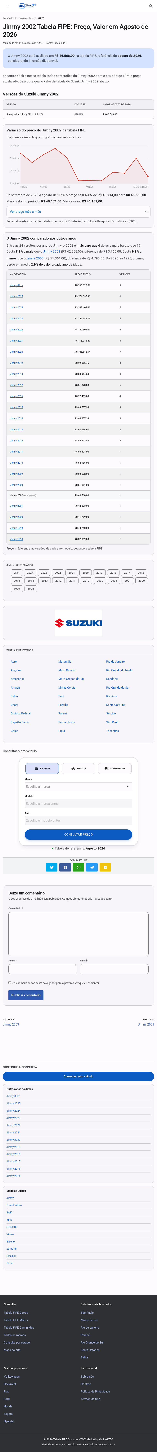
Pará (61, 696)
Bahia (14, 696)
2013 (45, 580)
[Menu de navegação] (7, 6)
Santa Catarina (115, 705)
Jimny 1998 (16, 539)
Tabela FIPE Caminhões (19, 1327)
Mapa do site (12, 1350)
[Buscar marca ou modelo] (150, 6)
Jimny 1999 (16, 528)
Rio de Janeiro (115, 661)
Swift (10, 1212)
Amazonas (18, 679)
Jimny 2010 (16, 462)
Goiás (14, 731)
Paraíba (63, 705)
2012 (58, 580)
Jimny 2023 (16, 318)
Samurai (11, 1248)
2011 (72, 580)
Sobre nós (87, 1376)
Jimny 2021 (16, 340)
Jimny (32, 18)
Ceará (14, 705)
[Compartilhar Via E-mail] (105, 867)
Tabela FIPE (10, 18)
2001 (128, 580)
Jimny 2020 (16, 351)
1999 (17, 588)
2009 (100, 580)
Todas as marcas (15, 1335)
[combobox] (78, 786)
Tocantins (112, 731)
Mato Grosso (66, 670)
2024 (30, 572)
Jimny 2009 (16, 473)
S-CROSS (12, 1227)
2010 (86, 580)
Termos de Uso (90, 1399)
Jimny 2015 (16, 407)
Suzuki (23, 18)
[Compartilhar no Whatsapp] (78, 867)
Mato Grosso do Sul (71, 679)
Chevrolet (10, 1384)
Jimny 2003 (35, 258)
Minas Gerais (66, 687)
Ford (7, 1399)
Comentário (15, 908)
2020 (86, 572)
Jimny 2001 (51, 251)
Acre (14, 661)
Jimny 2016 (16, 396)
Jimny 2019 (16, 362)
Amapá (15, 687)
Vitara (10, 1234)
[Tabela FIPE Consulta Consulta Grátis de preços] (29, 6)
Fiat (6, 1391)
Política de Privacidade (95, 1391)
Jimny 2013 (16, 429)
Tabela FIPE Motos (16, 1320)
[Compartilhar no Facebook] (65, 867)
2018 (113, 572)
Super (10, 1263)
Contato (86, 1384)
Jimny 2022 (16, 329)
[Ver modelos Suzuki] (78, 623)
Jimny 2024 (16, 307)
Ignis (9, 1219)
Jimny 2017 (16, 385)
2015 (17, 580)
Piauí (61, 731)
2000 (141, 580)
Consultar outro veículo (78, 1076)
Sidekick (11, 1255)
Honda (8, 1406)
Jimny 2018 (16, 374)
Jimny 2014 (16, 418)
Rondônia (112, 679)
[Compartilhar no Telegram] (92, 867)
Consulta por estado (17, 1342)
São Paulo (112, 722)
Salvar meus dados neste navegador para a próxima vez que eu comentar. (56, 983)
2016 (141, 572)
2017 (127, 572)
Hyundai (9, 1421)
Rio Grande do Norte (119, 670)
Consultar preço (78, 834)
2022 (58, 572)
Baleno (11, 1241)
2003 (114, 580)
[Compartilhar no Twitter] (51, 867)
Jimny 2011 (16, 451)
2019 (99, 572)
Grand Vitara (14, 1205)
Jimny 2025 (16, 296)
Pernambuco (66, 722)
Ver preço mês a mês (25, 212)
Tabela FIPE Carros (16, 1312)
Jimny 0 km (16, 285)
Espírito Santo (20, 722)
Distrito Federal (21, 713)
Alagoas (16, 670)
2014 (31, 580)
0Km (16, 572)
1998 (31, 588)
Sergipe (111, 713)
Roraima (111, 696)
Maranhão (64, 661)
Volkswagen (12, 1376)
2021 (72, 572)
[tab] (42, 768)
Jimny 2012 (16, 440)
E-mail (84, 960)
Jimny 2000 (16, 516)
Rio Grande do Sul (117, 687)
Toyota (8, 1414)
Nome (12, 960)
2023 (44, 572)
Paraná (62, 713)
